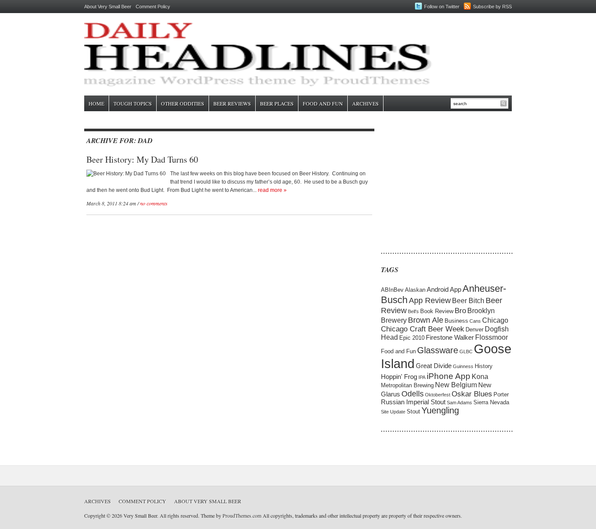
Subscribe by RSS (492, 6)
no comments (154, 203)
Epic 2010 (412, 337)
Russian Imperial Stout (413, 402)
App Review (430, 300)
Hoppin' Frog (399, 376)
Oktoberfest (437, 394)
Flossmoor (491, 337)
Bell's (413, 311)
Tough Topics (132, 103)
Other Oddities (182, 103)
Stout (413, 411)
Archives (365, 103)
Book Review (436, 311)
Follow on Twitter (441, 6)
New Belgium (456, 385)
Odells (412, 393)
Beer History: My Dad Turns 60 (142, 159)
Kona (480, 376)
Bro (460, 311)
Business (456, 320)
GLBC (466, 351)
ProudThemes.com (242, 515)
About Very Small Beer (107, 6)
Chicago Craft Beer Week (422, 329)
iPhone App (448, 376)
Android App (444, 289)
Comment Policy (153, 6)
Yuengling (440, 410)
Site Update (393, 411)
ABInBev (392, 290)
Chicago (495, 320)
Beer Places (277, 103)
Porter (501, 394)
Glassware (437, 350)
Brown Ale (425, 319)
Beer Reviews (232, 103)
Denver (474, 329)
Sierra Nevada (491, 402)
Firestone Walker (450, 337)
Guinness (463, 366)
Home (96, 103)
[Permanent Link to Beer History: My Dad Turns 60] (126, 174)
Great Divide (434, 365)
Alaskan (415, 290)
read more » (272, 190)
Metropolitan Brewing (407, 385)
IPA (421, 377)
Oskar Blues (472, 394)
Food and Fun (323, 103)
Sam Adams (459, 402)
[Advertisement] (435, 183)
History (484, 366)
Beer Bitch (468, 300)
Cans (475, 321)
